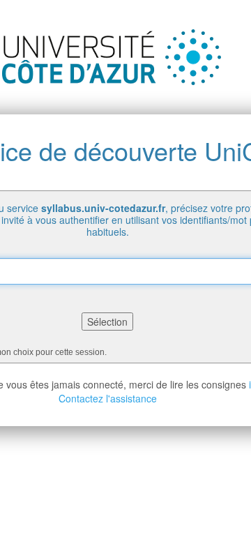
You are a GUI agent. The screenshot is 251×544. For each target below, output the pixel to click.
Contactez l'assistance (108, 398)
